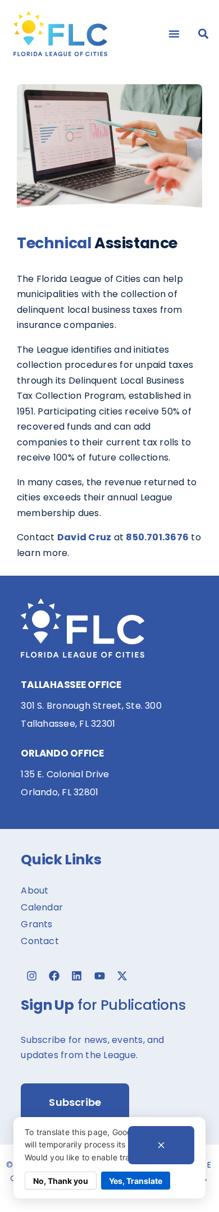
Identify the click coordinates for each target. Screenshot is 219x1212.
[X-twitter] (122, 976)
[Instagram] (31, 976)
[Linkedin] (77, 976)
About (34, 890)
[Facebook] (54, 976)
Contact (40, 941)
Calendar (42, 907)
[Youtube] (99, 976)
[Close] (161, 1145)
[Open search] (203, 34)
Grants (36, 924)
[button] (174, 33)
